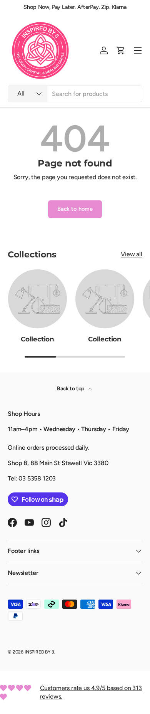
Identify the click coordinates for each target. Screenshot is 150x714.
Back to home (75, 208)
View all (131, 254)
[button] (120, 50)
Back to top (71, 388)
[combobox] (75, 94)
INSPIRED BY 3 (39, 652)
